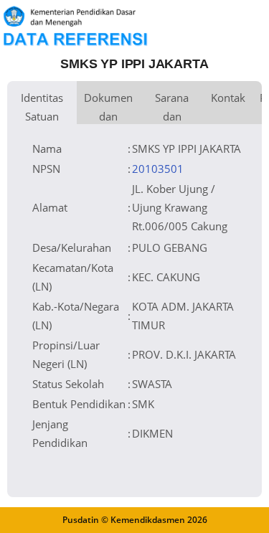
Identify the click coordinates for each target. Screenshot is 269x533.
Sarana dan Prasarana (172, 107)
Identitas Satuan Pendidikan (42, 107)
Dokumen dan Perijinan (108, 107)
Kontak (228, 97)
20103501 (158, 168)
